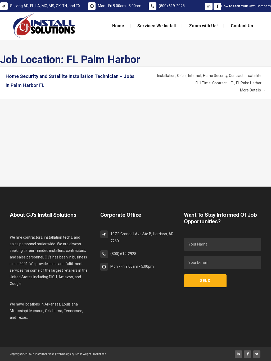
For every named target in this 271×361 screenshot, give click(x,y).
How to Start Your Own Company (246, 6)
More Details (251, 90)
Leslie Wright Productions (90, 354)
